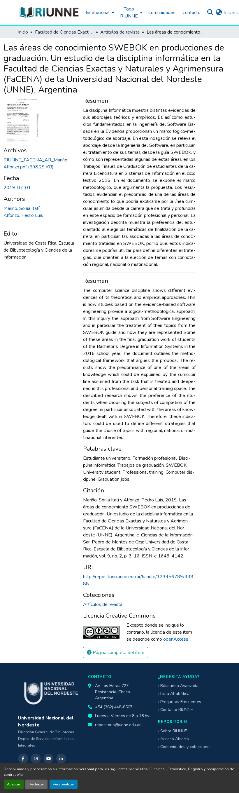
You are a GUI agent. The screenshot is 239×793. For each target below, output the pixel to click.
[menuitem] (99, 12)
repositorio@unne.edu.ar (118, 725)
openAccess (175, 639)
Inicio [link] (23, 32)
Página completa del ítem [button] (118, 652)
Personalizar (63, 784)
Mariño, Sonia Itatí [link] (21, 208)
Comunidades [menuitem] (161, 12)
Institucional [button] (98, 12)
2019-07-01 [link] (17, 187)
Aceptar (13, 784)
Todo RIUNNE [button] (129, 12)
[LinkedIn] (61, 759)
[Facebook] (23, 759)
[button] (49, 12)
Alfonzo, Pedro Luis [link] (23, 215)
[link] (39, 163)
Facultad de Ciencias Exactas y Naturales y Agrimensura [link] (64, 32)
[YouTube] (48, 759)
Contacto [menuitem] (191, 12)
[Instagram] (36, 759)
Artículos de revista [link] (120, 32)
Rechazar (36, 784)
